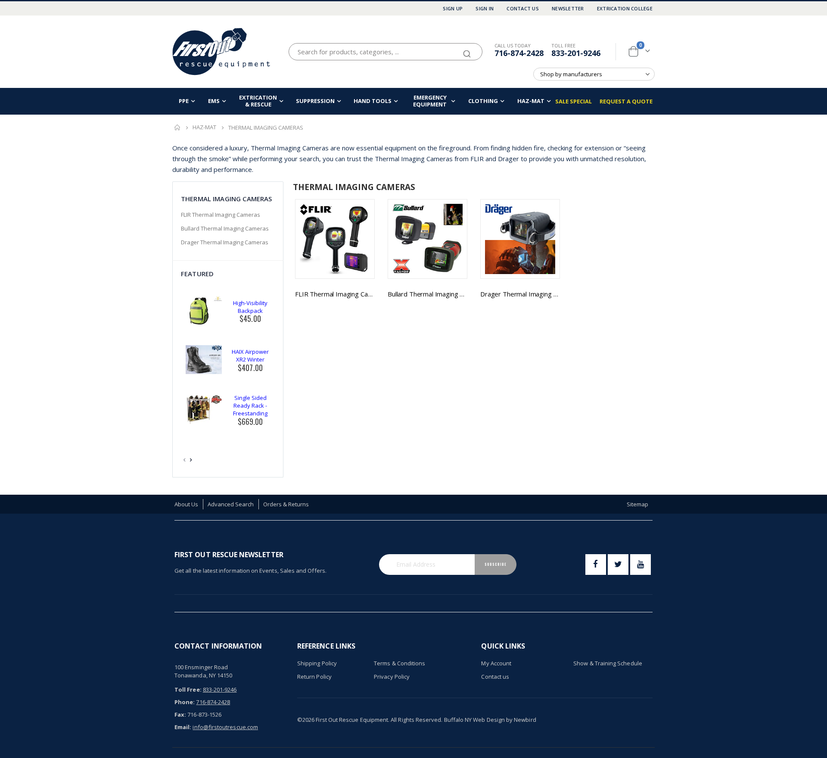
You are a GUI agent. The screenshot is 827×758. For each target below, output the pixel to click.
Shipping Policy (317, 663)
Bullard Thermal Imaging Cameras (427, 294)
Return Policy (314, 676)
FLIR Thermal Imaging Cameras (335, 294)
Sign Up (453, 8)
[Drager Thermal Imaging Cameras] (520, 239)
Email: (182, 727)
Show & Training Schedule (607, 663)
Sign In (485, 8)
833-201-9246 (575, 53)
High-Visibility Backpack (250, 307)
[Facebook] (595, 564)
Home (177, 127)
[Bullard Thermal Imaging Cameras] (427, 239)
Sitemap (637, 504)
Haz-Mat (204, 127)
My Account (496, 663)
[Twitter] (618, 564)
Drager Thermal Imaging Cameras (520, 294)
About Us (186, 504)
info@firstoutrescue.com (225, 727)
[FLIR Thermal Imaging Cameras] (335, 239)
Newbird (525, 720)
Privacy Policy (392, 676)
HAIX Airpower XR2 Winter (250, 355)
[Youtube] (640, 564)
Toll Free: (188, 689)
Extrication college (625, 8)
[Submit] (466, 50)
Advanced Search (231, 504)
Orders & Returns (286, 504)
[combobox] (385, 51)
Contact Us (523, 8)
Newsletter (568, 8)
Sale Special (573, 101)
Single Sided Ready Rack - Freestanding (250, 405)
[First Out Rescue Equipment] (221, 51)
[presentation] (191, 459)
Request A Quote (626, 101)
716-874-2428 (519, 53)
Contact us (495, 676)
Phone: (184, 702)
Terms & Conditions (399, 663)
